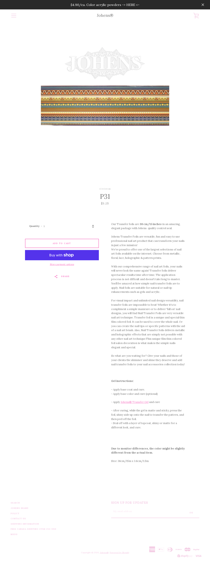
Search (15, 502)
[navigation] (14, 15)
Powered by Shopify (119, 552)
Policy (15, 513)
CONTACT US (18, 518)
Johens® (105, 15)
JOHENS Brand (20, 508)
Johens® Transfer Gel (134, 402)
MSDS (14, 534)
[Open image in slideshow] (105, 104)
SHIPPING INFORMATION (25, 524)
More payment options (62, 264)
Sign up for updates (129, 503)
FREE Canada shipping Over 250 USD (33, 529)
